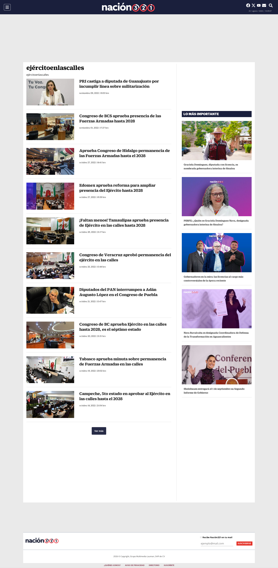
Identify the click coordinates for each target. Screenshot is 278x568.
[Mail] (264, 5)
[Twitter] (254, 5)
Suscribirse (244, 543)
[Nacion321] (128, 7)
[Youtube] (259, 5)
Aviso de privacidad (134, 565)
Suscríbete (169, 565)
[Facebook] (248, 5)
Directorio (154, 565)
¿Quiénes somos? (112, 565)
